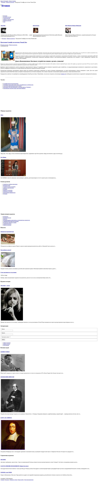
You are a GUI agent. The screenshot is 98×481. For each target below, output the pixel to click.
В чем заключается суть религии (8, 272)
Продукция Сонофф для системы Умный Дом (14, 42)
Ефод (2, 115)
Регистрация (6, 345)
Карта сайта (20, 479)
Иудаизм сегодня (5, 44)
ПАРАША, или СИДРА (6, 472)
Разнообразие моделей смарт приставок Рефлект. (14, 88)
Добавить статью (13, 479)
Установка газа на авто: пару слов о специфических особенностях (18, 84)
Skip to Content (12, 1)
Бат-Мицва (3, 157)
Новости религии (10, 2)
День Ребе (3, 25)
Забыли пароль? (6, 342)
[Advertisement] (73, 11)
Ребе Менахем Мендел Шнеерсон (73, 25)
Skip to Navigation (4, 1)
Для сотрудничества (28, 479)
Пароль (3, 333)
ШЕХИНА (3, 459)
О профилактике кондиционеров (10, 83)
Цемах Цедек (36, 25)
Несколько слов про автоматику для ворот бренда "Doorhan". (17, 87)
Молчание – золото (5, 285)
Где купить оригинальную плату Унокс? (12, 86)
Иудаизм (3, 2)
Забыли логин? (6, 344)
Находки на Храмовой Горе (7, 231)
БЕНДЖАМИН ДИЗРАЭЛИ (7, 376)
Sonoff (16, 52)
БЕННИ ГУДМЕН (5, 351)
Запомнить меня (5, 337)
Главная (2, 479)
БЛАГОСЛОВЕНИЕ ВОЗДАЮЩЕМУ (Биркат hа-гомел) (14, 466)
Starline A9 (63, 74)
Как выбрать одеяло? (6, 250)
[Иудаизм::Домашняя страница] (5, 5)
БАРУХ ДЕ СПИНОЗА (6, 417)
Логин (3, 329)
